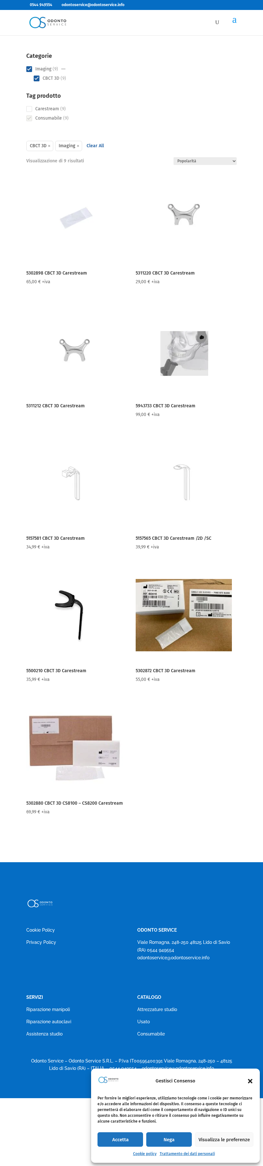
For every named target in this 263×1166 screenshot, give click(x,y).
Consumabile (151, 1033)
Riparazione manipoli (48, 1009)
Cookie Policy (40, 930)
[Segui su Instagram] (155, 976)
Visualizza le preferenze (224, 1140)
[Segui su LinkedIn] (168, 976)
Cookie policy (145, 1154)
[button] (250, 1081)
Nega (169, 1140)
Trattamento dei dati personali (187, 1154)
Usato (143, 1021)
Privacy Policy (41, 942)
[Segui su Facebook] (142, 976)
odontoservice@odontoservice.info (173, 957)
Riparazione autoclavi (48, 1021)
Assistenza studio (44, 1033)
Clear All (95, 146)
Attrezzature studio (157, 1009)
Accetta (120, 1140)
